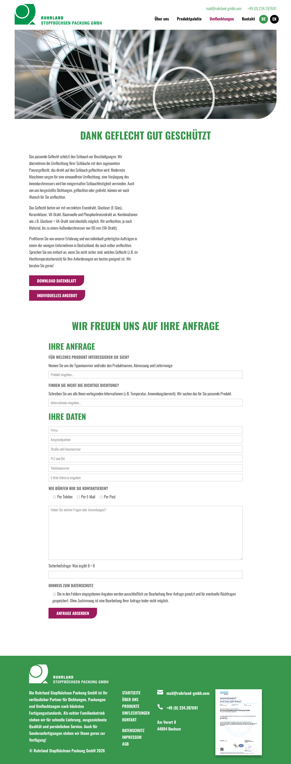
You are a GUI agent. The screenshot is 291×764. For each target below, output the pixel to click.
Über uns (162, 19)
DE (264, 19)
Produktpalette (189, 19)
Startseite (131, 693)
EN (274, 19)
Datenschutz (133, 730)
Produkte (130, 706)
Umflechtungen (222, 19)
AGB (125, 744)
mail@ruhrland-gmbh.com (187, 693)
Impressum (132, 737)
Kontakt (248, 19)
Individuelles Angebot (57, 295)
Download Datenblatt (56, 281)
